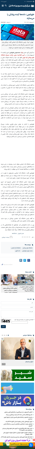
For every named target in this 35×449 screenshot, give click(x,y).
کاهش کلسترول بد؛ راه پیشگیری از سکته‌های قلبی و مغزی (18, 412)
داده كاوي (18, 251)
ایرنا (20, 6)
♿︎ (31, 444)
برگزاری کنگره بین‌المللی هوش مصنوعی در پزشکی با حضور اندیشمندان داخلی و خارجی (10, 290)
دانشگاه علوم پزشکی (27, 248)
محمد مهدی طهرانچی (27, 251)
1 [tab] (8, 335)
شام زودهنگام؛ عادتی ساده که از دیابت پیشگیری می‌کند (19, 415)
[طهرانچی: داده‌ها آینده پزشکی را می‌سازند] (17, 32)
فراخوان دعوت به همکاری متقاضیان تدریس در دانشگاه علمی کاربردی (18, 425)
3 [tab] (4, 335)
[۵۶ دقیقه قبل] (17, 348)
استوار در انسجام (29, 362)
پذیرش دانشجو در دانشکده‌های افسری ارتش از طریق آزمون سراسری (18, 418)
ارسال (3, 326)
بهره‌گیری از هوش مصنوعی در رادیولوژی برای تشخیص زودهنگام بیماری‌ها (27, 289)
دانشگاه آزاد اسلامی (15, 248)
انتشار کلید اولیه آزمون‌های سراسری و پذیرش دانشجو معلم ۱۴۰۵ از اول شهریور (16, 438)
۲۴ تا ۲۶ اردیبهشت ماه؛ (12, 287)
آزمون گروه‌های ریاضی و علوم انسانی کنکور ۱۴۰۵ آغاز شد (19, 422)
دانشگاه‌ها (14, 233)
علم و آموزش (21, 233)
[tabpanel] (17, 351)
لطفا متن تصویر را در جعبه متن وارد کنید (24, 320)
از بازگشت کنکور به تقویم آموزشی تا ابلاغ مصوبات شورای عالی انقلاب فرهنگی (17, 433)
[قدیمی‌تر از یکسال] (26, 279)
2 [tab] (6, 335)
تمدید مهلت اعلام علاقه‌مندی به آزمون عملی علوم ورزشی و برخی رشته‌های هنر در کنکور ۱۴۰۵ (17, 429)
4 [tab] (2, 335)
